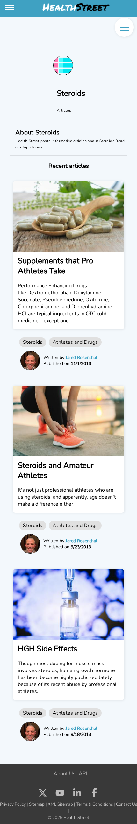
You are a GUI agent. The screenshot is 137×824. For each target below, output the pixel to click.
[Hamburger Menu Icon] (10, 7)
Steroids (32, 342)
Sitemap (37, 804)
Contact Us (126, 804)
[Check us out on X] (42, 794)
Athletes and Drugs (75, 342)
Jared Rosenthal (81, 358)
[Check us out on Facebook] (94, 794)
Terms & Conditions (94, 804)
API (83, 773)
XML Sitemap (60, 804)
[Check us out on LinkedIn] (77, 794)
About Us (65, 773)
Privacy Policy (13, 804)
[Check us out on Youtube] (59, 794)
